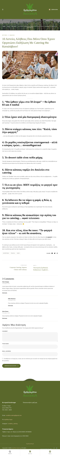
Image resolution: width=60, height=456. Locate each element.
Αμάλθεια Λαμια (8, 419)
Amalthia (12, 35)
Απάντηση (4, 292)
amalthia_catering (12, 423)
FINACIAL (13, 253)
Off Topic (4, 35)
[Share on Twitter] (55, 253)
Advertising (6, 253)
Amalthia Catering (16, 448)
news (18, 253)
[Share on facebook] (52, 253)
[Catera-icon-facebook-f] (54, 448)
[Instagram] (56, 448)
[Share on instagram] (57, 253)
